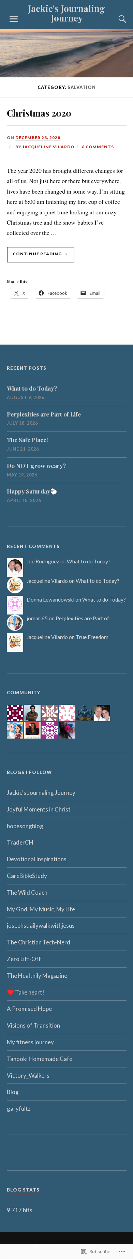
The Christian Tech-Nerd (38, 942)
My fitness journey (30, 1042)
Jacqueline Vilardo (48, 146)
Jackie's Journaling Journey (66, 13)
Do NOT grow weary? (36, 465)
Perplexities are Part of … (85, 618)
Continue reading (35, 255)
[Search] (116, 19)
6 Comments (98, 146)
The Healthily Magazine (37, 975)
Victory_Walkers (28, 1075)
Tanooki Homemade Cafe (39, 1058)
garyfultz (19, 1108)
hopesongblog (25, 826)
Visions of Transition (33, 1025)
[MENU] (13, 19)
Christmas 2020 (39, 113)
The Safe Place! (27, 439)
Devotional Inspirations (36, 859)
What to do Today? (32, 388)
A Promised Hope (29, 1008)
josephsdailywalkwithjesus (41, 925)
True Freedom (92, 637)
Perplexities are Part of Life (44, 414)
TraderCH (20, 842)
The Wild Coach (27, 892)
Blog (13, 1091)
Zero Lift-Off (24, 958)
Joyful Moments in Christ (39, 809)
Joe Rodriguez (43, 561)
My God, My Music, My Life (41, 909)
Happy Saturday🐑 (32, 491)
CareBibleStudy (27, 875)
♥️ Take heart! (25, 992)
